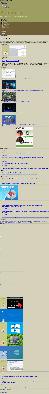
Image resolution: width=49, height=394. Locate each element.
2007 (0, 221)
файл (31, 222)
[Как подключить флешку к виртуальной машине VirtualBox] (11, 259)
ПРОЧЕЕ (4, 31)
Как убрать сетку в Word (10, 61)
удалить (25, 222)
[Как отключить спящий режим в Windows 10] (11, 333)
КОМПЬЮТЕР (5, 24)
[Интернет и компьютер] (14, 17)
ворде (18, 221)
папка (4, 222)
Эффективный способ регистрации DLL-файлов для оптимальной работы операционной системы (22, 90)
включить (15, 221)
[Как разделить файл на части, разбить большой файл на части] (11, 283)
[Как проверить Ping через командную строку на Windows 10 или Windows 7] (11, 235)
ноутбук (32, 221)
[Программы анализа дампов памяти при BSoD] (11, 321)
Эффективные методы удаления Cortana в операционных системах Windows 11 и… (19, 112)
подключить (9, 222)
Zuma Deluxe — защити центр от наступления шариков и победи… (16, 101)
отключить (42, 221)
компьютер (28, 221)
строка (22, 222)
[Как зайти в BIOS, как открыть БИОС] (11, 247)
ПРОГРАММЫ (5, 27)
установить (28, 222)
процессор (16, 222)
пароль (6, 222)
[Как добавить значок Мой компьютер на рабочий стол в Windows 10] (11, 271)
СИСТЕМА (4, 29)
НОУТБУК (4, 25)
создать (19, 222)
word (9, 221)
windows (5, 221)
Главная (1, 35)
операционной (37, 221)
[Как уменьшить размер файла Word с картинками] (11, 370)
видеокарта (12, 221)
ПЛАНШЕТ (4, 26)
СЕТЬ (3, 28)
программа (13, 222)
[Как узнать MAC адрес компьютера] (11, 308)
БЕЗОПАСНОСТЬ (6, 23)
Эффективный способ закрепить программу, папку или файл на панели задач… (18, 78)
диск (20, 221)
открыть (1, 222)
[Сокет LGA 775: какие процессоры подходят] (11, 345)
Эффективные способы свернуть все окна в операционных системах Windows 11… (19, 124)
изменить (23, 221)
